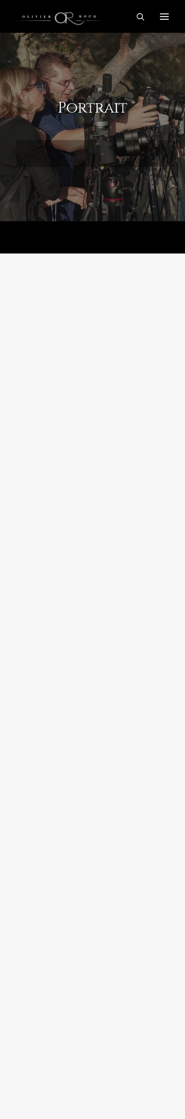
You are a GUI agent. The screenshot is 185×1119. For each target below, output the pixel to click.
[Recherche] (136, 17)
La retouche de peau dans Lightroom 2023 (79, 1043)
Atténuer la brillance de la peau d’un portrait (87, 834)
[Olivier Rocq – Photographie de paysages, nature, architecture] (92, 16)
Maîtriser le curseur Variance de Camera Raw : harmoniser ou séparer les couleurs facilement (88, 414)
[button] (92, 320)
